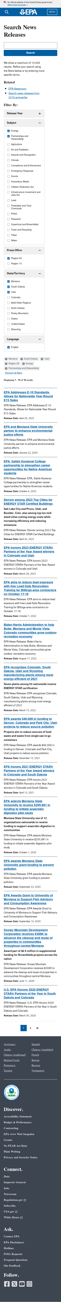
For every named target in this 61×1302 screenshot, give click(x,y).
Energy (29, 364)
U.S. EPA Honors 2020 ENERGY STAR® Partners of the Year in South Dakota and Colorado (30, 994)
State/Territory (16, 273)
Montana (12, 359)
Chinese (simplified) (42, 1050)
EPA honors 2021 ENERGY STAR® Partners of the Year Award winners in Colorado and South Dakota (29, 771)
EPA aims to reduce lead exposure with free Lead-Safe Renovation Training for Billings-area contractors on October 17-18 (30, 588)
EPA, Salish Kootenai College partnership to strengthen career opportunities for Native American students (28, 467)
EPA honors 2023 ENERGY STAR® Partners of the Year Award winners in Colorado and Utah (29, 552)
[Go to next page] (30, 1028)
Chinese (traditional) (15, 1055)
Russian (36, 1065)
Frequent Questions (16, 1260)
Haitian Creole (12, 1060)
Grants (8, 1140)
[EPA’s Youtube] (22, 1284)
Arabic (7, 1050)
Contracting (11, 1128)
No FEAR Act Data (15, 1145)
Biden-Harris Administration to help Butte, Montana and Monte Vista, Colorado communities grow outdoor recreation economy (30, 631)
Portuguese (9, 1065)
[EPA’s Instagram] (29, 1284)
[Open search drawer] (7, 12)
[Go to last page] (37, 1028)
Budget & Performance (18, 1122)
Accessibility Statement (18, 1116)
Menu (52, 12)
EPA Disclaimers (14, 1242)
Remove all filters (13, 373)
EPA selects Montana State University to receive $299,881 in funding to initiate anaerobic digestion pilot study (27, 807)
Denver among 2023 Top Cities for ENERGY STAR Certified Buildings (28, 502)
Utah (46, 359)
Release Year (15, 113)
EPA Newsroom (17, 89)
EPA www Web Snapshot (19, 1134)
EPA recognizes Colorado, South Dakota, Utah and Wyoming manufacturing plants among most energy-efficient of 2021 (28, 673)
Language (13, 339)
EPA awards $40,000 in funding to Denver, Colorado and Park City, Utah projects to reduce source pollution (30, 723)
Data (7, 1176)
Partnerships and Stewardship (23, 368)
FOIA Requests (13, 1254)
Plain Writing (12, 1151)
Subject (11, 123)
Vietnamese (38, 1071)
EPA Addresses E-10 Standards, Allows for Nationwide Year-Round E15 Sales (28, 396)
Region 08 (13, 364)
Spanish (36, 1044)
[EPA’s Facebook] (7, 1284)
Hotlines (9, 1248)
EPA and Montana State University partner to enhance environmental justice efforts (28, 431)
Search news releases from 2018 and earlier (23, 95)
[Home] (28, 12)
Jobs (6, 1188)
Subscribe (10, 1205)
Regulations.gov (13, 1200)
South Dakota (30, 359)
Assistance (9, 1044)
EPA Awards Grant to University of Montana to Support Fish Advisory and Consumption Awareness (28, 899)
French (35, 1055)
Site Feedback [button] (12, 1265)
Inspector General (15, 1182)
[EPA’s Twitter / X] (14, 1284)
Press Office (14, 250)
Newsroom (10, 1194)
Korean (35, 1060)
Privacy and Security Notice (21, 1157)
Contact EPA (12, 1236)
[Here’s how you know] (30, 4)
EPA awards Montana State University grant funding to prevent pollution (29, 865)
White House (11, 1217)
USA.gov (9, 1211)
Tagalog (8, 1071)
